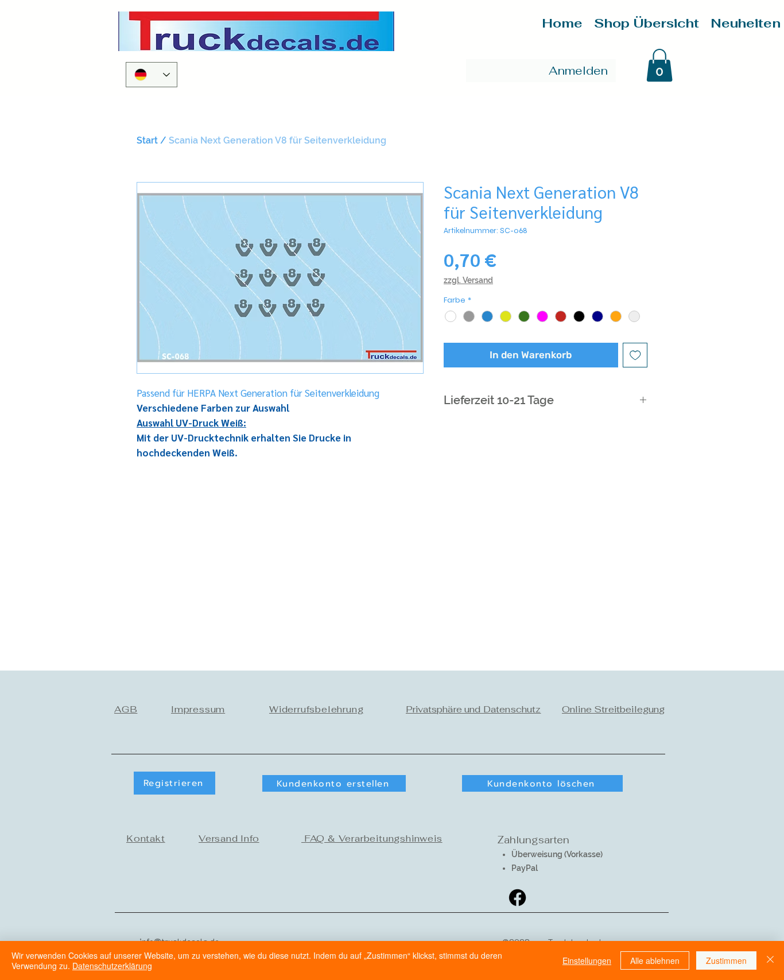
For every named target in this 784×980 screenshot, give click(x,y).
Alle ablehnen (655, 960)
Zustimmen (726, 960)
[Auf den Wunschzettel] (635, 355)
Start (147, 140)
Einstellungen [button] (586, 960)
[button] (659, 65)
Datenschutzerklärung (112, 965)
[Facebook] (517, 897)
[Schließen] (770, 960)
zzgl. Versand (468, 280)
